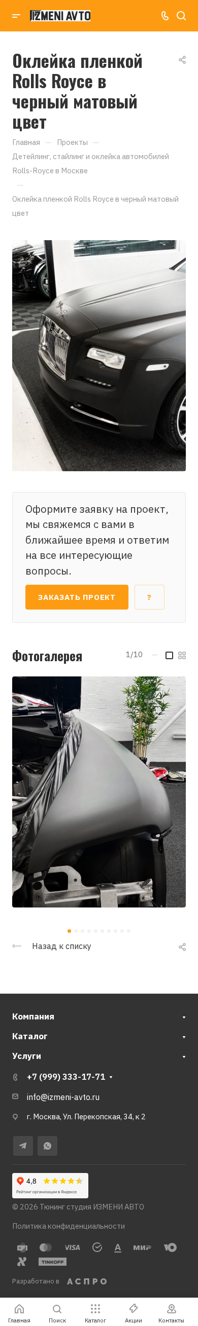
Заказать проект (77, 597)
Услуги (26, 1056)
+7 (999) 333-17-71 (66, 1076)
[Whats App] (47, 1146)
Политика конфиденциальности (68, 1226)
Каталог (30, 1036)
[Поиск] (181, 16)
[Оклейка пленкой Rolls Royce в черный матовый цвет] (99, 354)
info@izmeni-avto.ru (63, 1097)
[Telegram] (23, 1146)
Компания (33, 1016)
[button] (69, 931)
